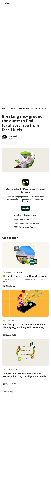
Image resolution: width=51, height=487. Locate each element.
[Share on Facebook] (3, 143)
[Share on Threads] (11, 143)
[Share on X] (7, 143)
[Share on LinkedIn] (15, 143)
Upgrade (25, 208)
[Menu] (48, 3)
